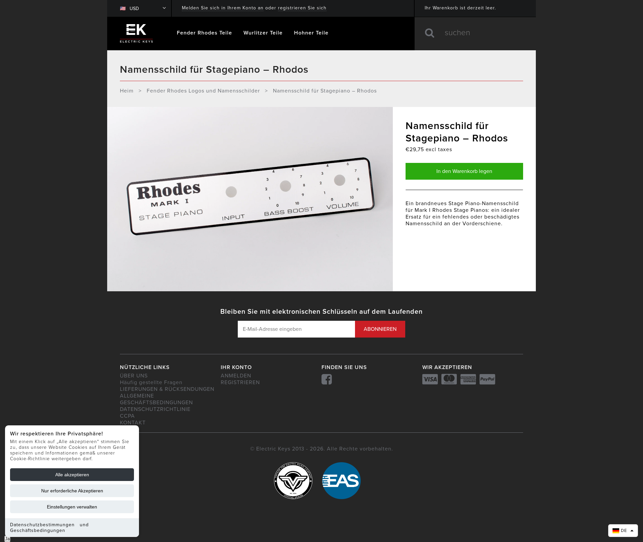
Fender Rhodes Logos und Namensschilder (203, 90)
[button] (623, 531)
